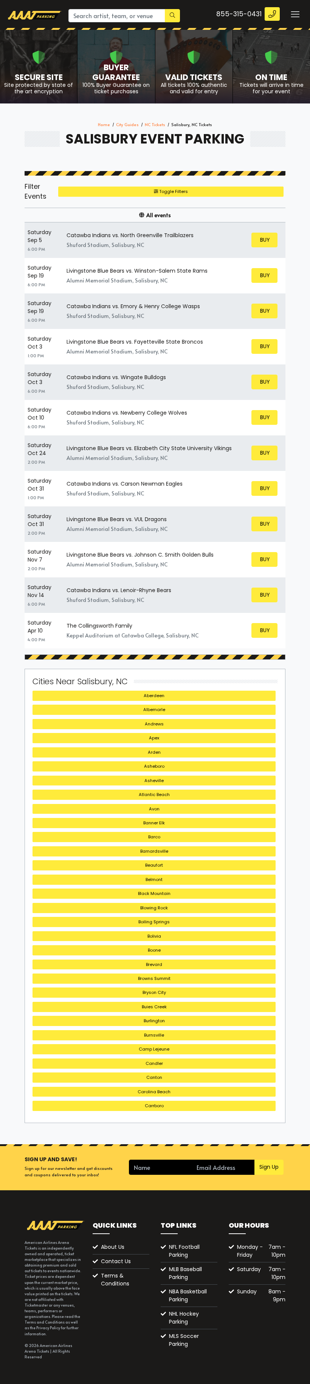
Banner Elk (154, 823)
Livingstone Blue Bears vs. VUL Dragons (117, 519)
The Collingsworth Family (99, 626)
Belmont (154, 879)
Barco (154, 837)
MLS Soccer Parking (184, 1340)
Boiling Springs (154, 922)
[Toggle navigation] (294, 14)
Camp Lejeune (154, 1049)
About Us (112, 1247)
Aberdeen (154, 696)
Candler (154, 1063)
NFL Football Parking (184, 1251)
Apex (154, 738)
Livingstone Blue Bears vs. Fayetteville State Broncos (135, 342)
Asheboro (154, 766)
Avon (154, 809)
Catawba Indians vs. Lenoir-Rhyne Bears (119, 590)
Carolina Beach (154, 1092)
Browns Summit (154, 978)
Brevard (154, 964)
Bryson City (154, 992)
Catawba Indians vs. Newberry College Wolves (127, 413)
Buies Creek (154, 1007)
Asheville (154, 781)
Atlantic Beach (154, 795)
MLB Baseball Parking (185, 1273)
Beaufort (154, 865)
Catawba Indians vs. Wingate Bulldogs (116, 377)
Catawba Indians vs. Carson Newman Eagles (125, 484)
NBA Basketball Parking (188, 1295)
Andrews (154, 724)
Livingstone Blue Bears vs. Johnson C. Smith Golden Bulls (140, 555)
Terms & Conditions (115, 1279)
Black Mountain (154, 893)
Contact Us (116, 1261)
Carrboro (154, 1106)
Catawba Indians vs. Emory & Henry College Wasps (133, 306)
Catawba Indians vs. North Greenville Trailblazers (130, 235)
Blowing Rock (154, 908)
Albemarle (154, 710)
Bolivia (154, 936)
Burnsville (154, 1035)
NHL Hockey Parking (184, 1317)
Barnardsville (154, 851)
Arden (154, 752)
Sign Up (269, 1167)
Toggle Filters (173, 191)
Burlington (154, 1021)
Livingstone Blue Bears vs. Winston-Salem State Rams (137, 271)
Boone (154, 950)
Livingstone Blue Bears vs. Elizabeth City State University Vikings (149, 448)
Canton (154, 1077)
